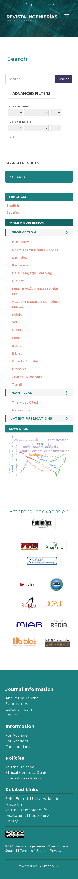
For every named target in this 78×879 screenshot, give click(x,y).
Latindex (19, 258)
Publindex (20, 242)
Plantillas (21, 393)
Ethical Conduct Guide (26, 773)
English (12, 205)
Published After (18, 106)
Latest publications (31, 418)
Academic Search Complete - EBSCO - (37, 304)
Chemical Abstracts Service (35, 250)
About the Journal (22, 698)
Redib (17, 346)
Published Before (19, 121)
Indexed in (21, 410)
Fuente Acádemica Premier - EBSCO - (36, 291)
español (13, 212)
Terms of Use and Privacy (41, 851)
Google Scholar (25, 361)
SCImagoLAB (50, 866)
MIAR (16, 338)
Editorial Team (18, 709)
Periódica (20, 265)
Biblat (17, 353)
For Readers (16, 741)
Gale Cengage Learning (32, 273)
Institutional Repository (27, 816)
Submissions (16, 704)
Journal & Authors (27, 377)
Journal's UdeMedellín (26, 810)
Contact (12, 715)
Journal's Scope (19, 767)
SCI (14, 322)
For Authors (16, 735)
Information (23, 232)
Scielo (17, 315)
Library (11, 821)
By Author (15, 137)
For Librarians (17, 747)
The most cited (25, 402)
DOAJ (16, 330)
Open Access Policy (23, 778)
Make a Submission (27, 223)
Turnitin (19, 384)
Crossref (19, 369)
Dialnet (18, 281)
